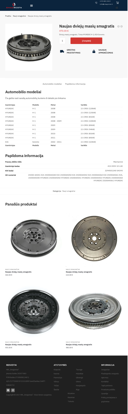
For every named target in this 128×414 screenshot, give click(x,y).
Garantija (104, 394)
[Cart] (117, 2)
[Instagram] (13, 390)
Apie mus (104, 378)
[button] (31, 5)
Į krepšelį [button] (34, 280)
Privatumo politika (108, 390)
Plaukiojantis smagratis (110, 374)
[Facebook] (8, 390)
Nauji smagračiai (19, 16)
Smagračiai (105, 370)
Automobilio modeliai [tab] (52, 84)
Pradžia (8, 16)
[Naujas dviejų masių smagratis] (33, 238)
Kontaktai (104, 382)
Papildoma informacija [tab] (75, 84)
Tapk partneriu (106, 386)
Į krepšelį (86, 41)
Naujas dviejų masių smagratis (18, 272)
